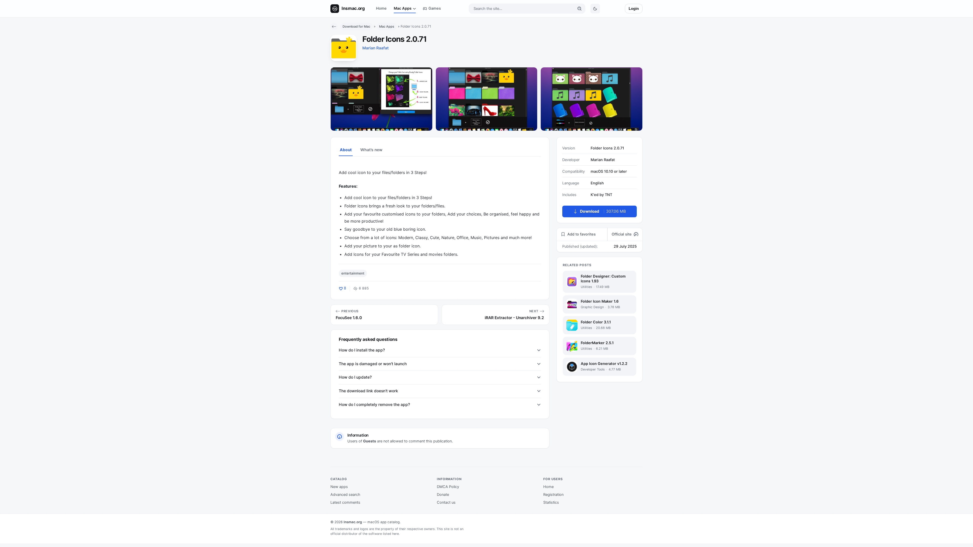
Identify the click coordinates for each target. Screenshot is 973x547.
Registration (553, 494)
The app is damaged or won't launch (373, 363)
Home (381, 8)
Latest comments (345, 502)
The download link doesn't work (368, 390)
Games (434, 8)
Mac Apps (402, 8)
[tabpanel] (440, 210)
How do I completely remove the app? (374, 404)
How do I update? (355, 377)
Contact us (446, 502)
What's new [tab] (371, 149)
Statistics (551, 502)
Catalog (338, 479)
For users (553, 479)
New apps (339, 486)
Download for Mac (356, 26)
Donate (443, 494)
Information (449, 479)
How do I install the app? (362, 350)
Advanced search (345, 494)
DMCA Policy (448, 486)
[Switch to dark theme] (595, 8)
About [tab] (346, 149)
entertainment (352, 273)
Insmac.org (353, 522)
